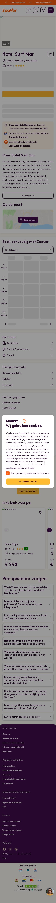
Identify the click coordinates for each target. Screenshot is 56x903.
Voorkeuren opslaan (28, 481)
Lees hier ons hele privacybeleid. (20, 468)
